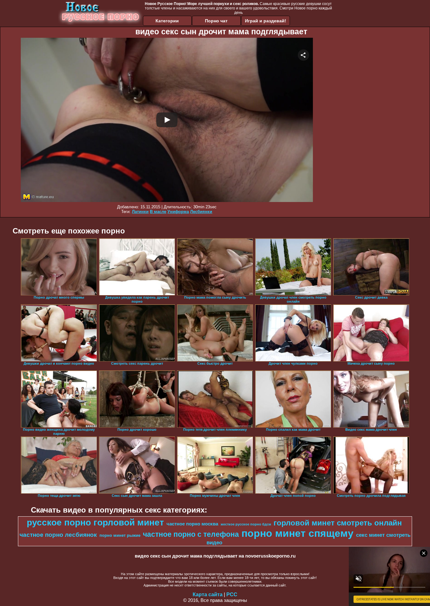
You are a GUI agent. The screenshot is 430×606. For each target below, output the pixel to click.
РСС (231, 594)
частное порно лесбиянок (58, 534)
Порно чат (216, 20)
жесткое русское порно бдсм (246, 524)
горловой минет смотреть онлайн (338, 523)
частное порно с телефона (191, 534)
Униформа (178, 211)
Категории (167, 20)
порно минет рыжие (119, 535)
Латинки (140, 211)
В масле (158, 211)
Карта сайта (208, 594)
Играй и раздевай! (265, 20)
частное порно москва (192, 523)
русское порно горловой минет (95, 522)
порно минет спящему (297, 533)
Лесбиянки (201, 211)
